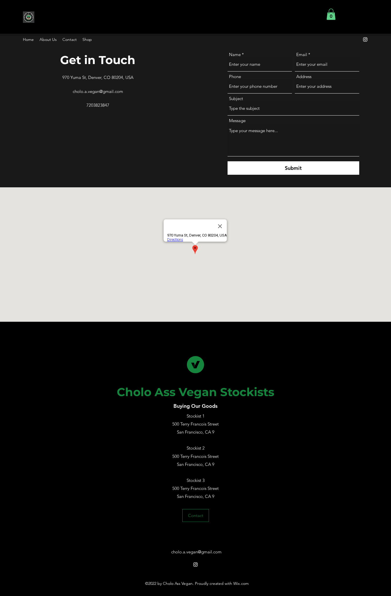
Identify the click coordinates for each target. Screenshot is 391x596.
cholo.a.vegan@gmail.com (98, 91)
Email (301, 54)
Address (303, 76)
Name (235, 54)
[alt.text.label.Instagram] (365, 39)
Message (237, 120)
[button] (331, 14)
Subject (236, 98)
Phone (235, 76)
